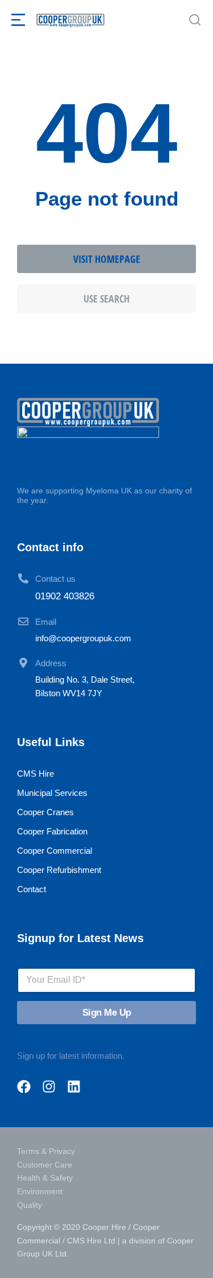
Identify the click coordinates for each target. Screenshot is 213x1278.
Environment (39, 1191)
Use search (106, 298)
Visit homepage (106, 259)
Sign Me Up (106, 1012)
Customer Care (44, 1164)
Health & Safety (45, 1177)
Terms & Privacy (46, 1151)
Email (45, 622)
